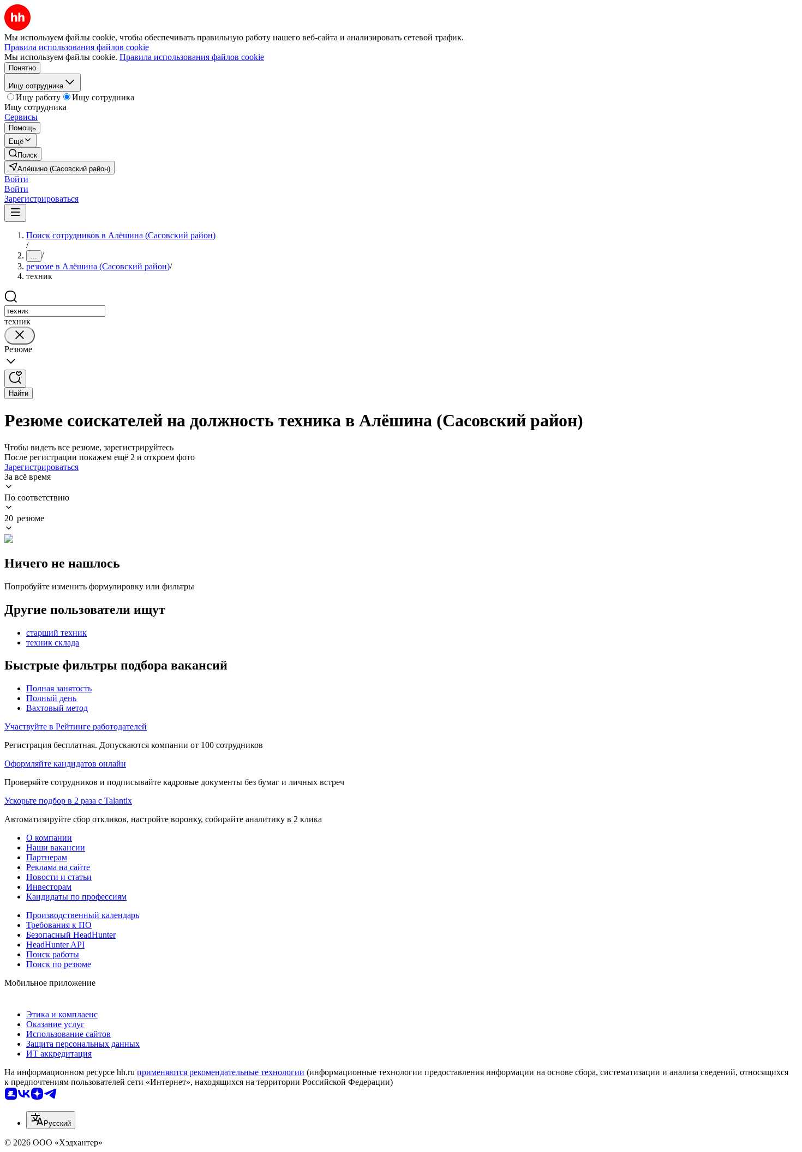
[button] (16, 179)
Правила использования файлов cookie (191, 57)
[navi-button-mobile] (15, 213)
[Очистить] (19, 336)
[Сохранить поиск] (15, 379)
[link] (22, 154)
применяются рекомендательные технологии (220, 1072)
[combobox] (54, 311)
